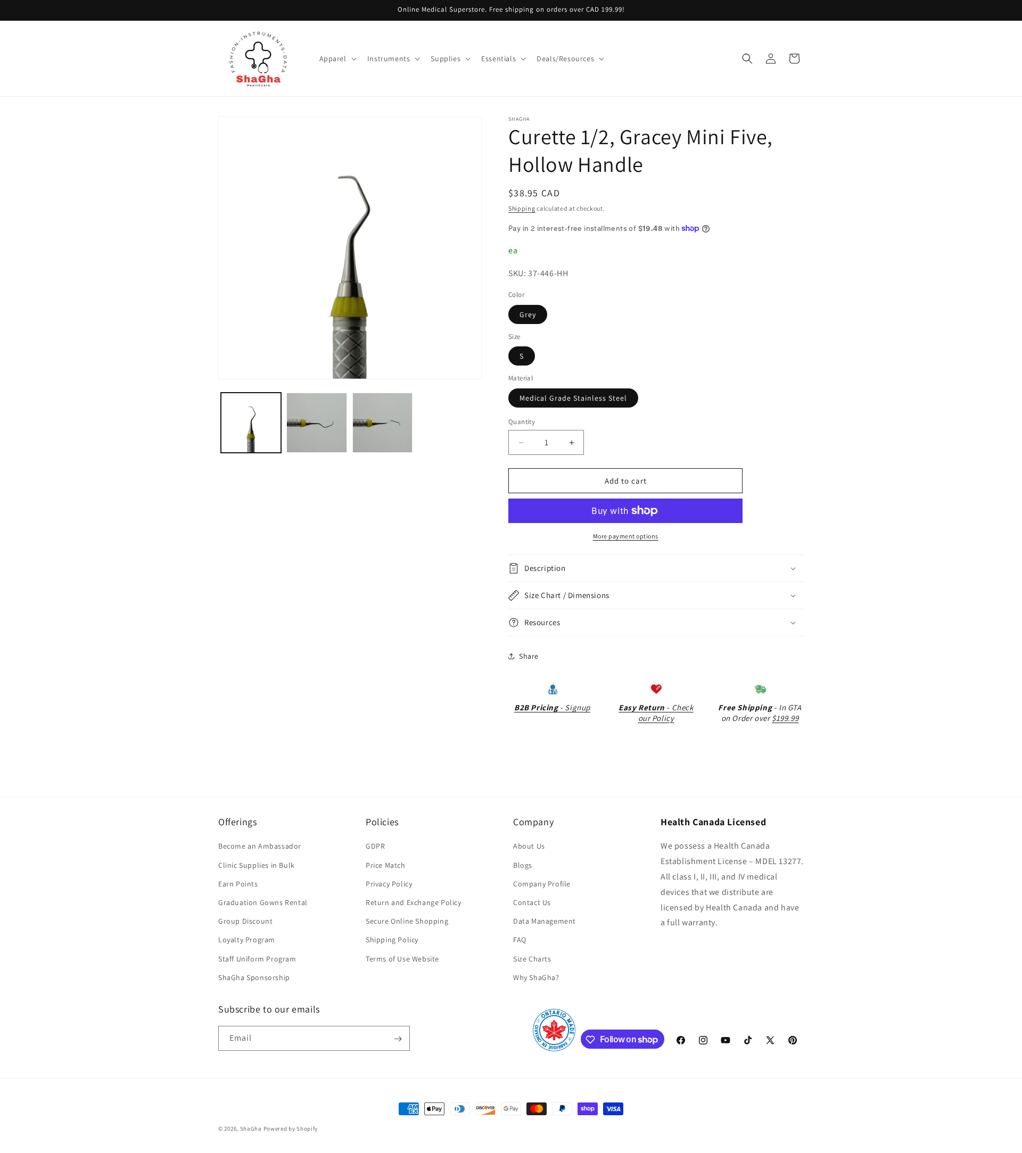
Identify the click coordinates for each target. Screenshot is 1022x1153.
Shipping (521, 208)
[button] (337, 58)
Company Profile (542, 884)
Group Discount (245, 921)
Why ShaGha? (536, 977)
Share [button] (529, 656)
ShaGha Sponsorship (254, 977)
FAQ (519, 940)
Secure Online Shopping (407, 921)
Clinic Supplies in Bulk (256, 865)
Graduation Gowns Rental (263, 902)
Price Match (386, 865)
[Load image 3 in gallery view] (382, 423)
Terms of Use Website (402, 959)
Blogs (522, 865)
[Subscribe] (397, 1038)
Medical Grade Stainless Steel (573, 398)
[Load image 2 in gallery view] (316, 423)
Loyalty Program (246, 940)
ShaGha (251, 1128)
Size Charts (532, 959)
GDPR (375, 846)
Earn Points (238, 884)
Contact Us (532, 902)
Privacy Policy (389, 884)
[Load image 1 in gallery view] (251, 423)
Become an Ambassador (259, 846)
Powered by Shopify (290, 1128)
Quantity (521, 421)
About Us (529, 846)
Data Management (544, 921)
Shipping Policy (392, 940)
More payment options (625, 536)
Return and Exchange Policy (413, 902)
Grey (528, 314)
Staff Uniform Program (257, 959)
